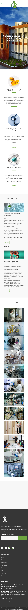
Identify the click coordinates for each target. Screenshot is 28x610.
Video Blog (3, 573)
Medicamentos (4, 562)
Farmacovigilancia (5, 567)
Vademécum (4, 565)
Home (2, 557)
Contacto (3, 575)
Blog (2, 570)
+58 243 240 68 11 (9, 588)
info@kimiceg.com (8, 601)
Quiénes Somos (4, 559)
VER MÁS (14, 107)
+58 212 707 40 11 (9, 598)
